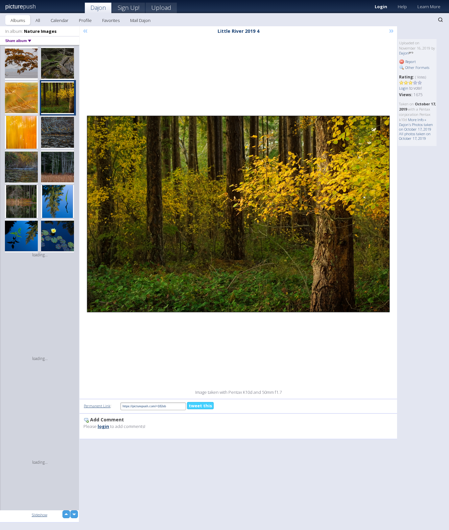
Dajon (98, 7)
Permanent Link (97, 405)
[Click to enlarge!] (238, 214)
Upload (161, 7)
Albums (18, 20)
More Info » (417, 119)
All (37, 20)
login (103, 426)
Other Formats (416, 67)
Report (410, 61)
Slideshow (39, 514)
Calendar (59, 20)
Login (381, 7)
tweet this (200, 406)
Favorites (111, 20)
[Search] (440, 19)
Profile (85, 20)
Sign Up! (128, 7)
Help (402, 7)
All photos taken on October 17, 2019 (415, 136)
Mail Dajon (140, 20)
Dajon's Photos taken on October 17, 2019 (416, 127)
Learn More (428, 7)
